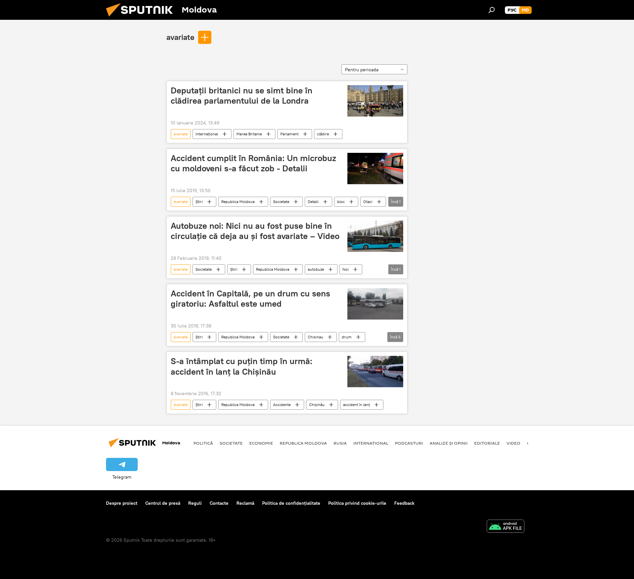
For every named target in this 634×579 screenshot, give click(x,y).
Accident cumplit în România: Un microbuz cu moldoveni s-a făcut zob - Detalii (253, 163)
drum (347, 336)
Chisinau (315, 336)
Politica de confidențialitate (291, 503)
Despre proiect (121, 503)
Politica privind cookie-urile (357, 503)
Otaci (367, 201)
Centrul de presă (162, 503)
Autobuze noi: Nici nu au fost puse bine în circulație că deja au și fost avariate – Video (255, 231)
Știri (199, 201)
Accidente (282, 404)
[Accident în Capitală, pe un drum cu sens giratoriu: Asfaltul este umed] (375, 304)
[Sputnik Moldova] (142, 18)
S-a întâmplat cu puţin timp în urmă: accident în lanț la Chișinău (241, 366)
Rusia (340, 443)
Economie (261, 443)
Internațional (206, 133)
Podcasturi (409, 443)
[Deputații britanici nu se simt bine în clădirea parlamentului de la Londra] (375, 101)
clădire (323, 133)
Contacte (219, 503)
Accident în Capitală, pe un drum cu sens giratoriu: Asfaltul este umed (250, 298)
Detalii (313, 201)
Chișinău (317, 404)
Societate (281, 201)
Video (513, 443)
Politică (203, 443)
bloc (341, 201)
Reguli (195, 503)
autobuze (316, 269)
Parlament (289, 133)
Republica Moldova (238, 201)
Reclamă (245, 503)
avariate (180, 37)
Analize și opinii (449, 443)
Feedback (404, 503)
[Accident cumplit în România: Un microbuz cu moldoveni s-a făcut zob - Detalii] (375, 168)
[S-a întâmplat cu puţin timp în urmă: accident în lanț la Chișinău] (375, 371)
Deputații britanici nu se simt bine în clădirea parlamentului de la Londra (241, 95)
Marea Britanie (249, 133)
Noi (345, 269)
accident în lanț (356, 404)
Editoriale (487, 443)
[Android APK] (505, 527)
